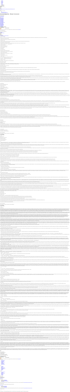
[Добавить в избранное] (0, 33)
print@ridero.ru (5, 380)
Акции (2, 3)
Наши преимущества (3, 368)
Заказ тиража (2, 363)
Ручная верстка (2, 361)
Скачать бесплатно (2, 27)
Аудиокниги (2, 372)
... (0, 17)
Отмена (3, 353)
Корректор (2, 362)
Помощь (2, 4)
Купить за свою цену (7, 357)
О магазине (2, 366)
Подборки (2, 374)
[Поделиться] (0, 34)
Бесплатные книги (3, 373)
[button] (35, 8)
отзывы (2, 35)
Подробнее (19, 29)
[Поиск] (0, 7)
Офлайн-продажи (3, 360)
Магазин (2, 0)
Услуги (2, 1)
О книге (1, 35)
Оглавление (4, 35)
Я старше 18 (1, 353)
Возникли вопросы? (3, 367)
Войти (0, 6)
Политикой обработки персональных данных (28, 382)
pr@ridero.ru (3, 381)
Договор (2, 369)
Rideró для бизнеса (3, 364)
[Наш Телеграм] (1, 390)
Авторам (2, 2)
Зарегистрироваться (2, 205)
